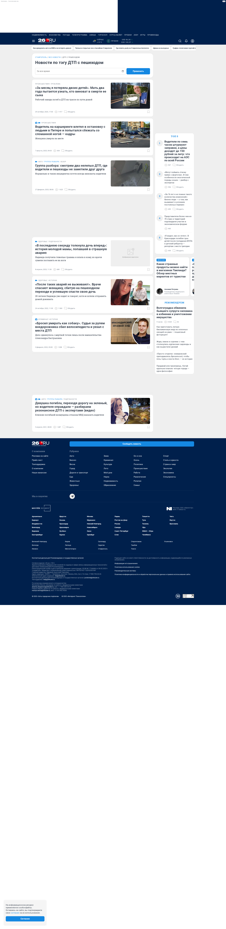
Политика (138, 464)
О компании (37, 468)
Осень (136, 460)
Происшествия (141, 468)
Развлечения (140, 477)
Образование (110, 485)
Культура (108, 464)
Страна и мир (169, 464)
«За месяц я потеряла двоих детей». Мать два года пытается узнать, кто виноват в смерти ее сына (70, 91)
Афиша (92, 35)
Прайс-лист (37, 460)
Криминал (108, 460)
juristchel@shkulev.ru (91, 578)
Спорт (166, 456)
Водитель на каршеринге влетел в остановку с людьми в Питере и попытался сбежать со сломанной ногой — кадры (70, 130)
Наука (106, 477)
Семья (137, 485)
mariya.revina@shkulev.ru (41, 590)
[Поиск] (180, 41)
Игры (142, 35)
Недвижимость (39, 35)
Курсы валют (116, 35)
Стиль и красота (170, 460)
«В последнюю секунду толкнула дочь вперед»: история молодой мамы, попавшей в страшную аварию (71, 249)
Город (72, 468)
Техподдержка (38, 464)
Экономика (168, 472)
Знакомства (55, 35)
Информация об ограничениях (126, 563)
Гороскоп (103, 35)
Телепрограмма (79, 35)
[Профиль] (192, 41)
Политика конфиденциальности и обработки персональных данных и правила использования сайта (152, 574)
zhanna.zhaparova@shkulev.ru (43, 587)
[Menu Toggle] (33, 41)
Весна (72, 464)
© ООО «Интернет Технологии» (74, 596)
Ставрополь (41, 57)
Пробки (128, 35)
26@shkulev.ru (60, 576)
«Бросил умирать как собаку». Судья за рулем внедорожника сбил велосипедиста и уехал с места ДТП (70, 326)
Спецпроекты (169, 477)
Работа (137, 472)
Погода (66, 35)
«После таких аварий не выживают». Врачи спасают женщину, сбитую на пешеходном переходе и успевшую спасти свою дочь (68, 288)
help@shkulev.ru (49, 579)
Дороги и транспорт (79, 472)
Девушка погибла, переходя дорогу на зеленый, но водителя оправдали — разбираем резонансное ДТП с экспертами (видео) (71, 406)
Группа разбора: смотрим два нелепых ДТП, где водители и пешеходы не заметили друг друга (71, 167)
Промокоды (153, 35)
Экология (167, 468)
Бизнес (73, 460)
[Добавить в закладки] (148, 111)
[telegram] (72, 496)
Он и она (138, 456)
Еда (71, 477)
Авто (72, 456)
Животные (75, 481)
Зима (106, 456)
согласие (15, 913)
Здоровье (74, 485)
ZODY (136, 35)
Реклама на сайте (40, 456)
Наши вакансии (39, 472)
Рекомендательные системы (125, 571)
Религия (137, 481)
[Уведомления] (186, 41)
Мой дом (108, 472)
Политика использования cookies (127, 567)
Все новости (55, 57)
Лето (106, 468)
